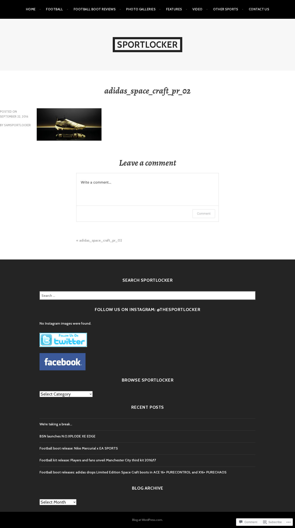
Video (197, 9)
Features (174, 9)
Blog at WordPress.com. (147, 520)
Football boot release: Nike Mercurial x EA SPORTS (79, 448)
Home (31, 9)
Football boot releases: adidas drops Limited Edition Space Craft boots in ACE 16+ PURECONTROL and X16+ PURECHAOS (133, 472)
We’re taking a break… (56, 424)
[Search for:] (147, 296)
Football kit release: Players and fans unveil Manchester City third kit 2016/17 (98, 460)
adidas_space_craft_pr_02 (100, 240)
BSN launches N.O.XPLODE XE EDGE (67, 436)
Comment (204, 213)
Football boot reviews (95, 9)
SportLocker (147, 44)
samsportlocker (17, 125)
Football (54, 9)
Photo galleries (140, 9)
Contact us (259, 9)
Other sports (225, 9)
